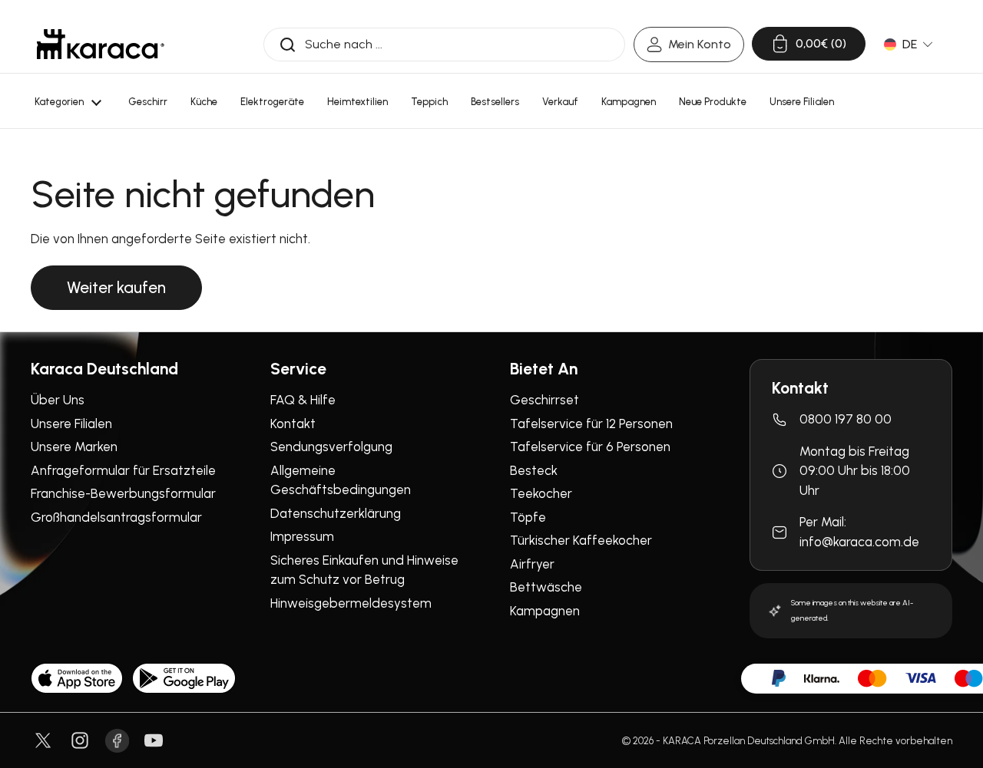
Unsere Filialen (71, 423)
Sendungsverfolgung (331, 446)
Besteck (534, 470)
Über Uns (57, 399)
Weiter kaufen (116, 287)
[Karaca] (100, 44)
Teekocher (541, 493)
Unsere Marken (74, 446)
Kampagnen (545, 610)
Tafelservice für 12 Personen (591, 423)
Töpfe (528, 517)
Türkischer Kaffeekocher (581, 540)
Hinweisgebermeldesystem (351, 603)
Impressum (302, 536)
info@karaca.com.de (859, 541)
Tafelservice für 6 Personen (590, 446)
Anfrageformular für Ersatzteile (123, 470)
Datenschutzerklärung (335, 513)
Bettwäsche (546, 587)
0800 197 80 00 (845, 419)
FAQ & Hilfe (303, 399)
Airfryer (532, 564)
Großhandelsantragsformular (116, 517)
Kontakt (293, 423)
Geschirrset (544, 399)
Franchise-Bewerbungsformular (123, 493)
